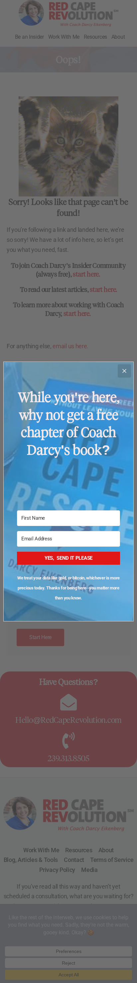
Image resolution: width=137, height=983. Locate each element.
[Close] (124, 371)
